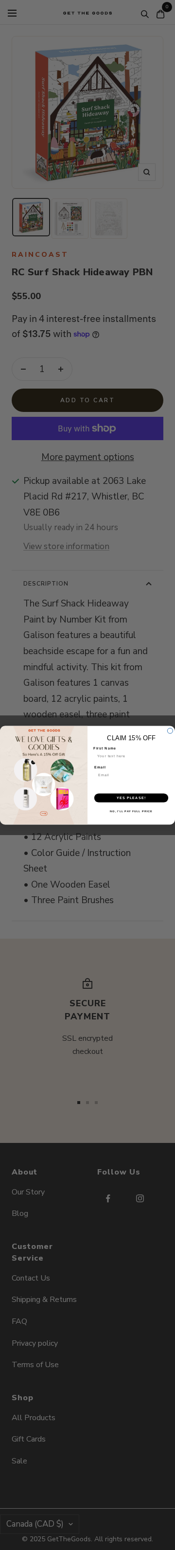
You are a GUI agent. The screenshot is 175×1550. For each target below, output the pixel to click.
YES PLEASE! (131, 798)
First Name (104, 748)
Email (100, 767)
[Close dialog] (170, 730)
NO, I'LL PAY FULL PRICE (131, 810)
